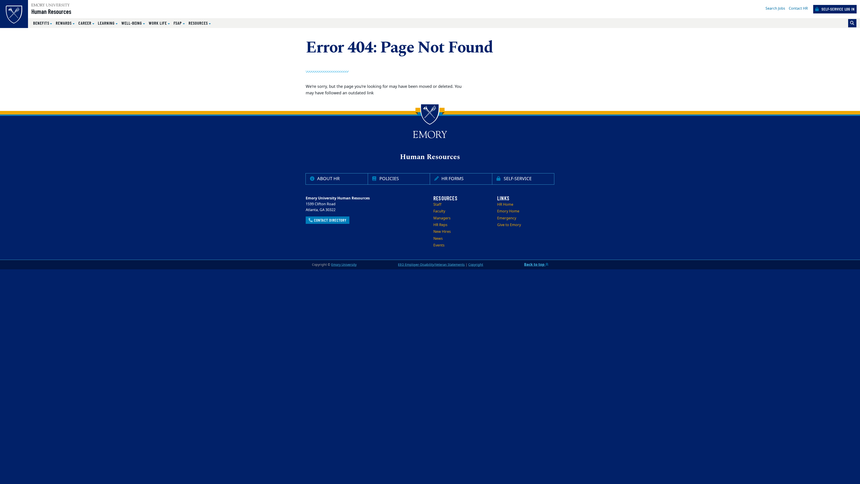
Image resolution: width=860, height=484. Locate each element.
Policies (388, 178)
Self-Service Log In (837, 8)
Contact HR (798, 8)
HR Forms (451, 178)
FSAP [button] (178, 23)
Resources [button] (199, 23)
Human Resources (51, 11)
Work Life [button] (158, 23)
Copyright (475, 264)
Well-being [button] (132, 23)
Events (439, 245)
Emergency (506, 218)
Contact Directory (329, 220)
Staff (437, 204)
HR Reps (440, 225)
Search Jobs (775, 8)
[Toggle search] (852, 23)
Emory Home (508, 211)
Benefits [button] (41, 23)
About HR (327, 178)
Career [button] (85, 23)
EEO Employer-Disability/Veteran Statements (431, 264)
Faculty (439, 211)
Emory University (344, 264)
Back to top (534, 264)
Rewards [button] (64, 23)
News (438, 238)
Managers (442, 218)
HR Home (505, 204)
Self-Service (516, 178)
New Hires (442, 231)
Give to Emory (509, 225)
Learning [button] (107, 23)
